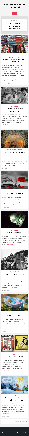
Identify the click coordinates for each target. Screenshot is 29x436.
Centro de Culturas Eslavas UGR (14, 6)
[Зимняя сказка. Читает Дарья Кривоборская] (14, 385)
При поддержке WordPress (9, 432)
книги (11, 54)
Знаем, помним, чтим (14, 274)
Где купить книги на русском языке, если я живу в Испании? (14, 59)
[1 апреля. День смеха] (14, 343)
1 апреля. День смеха (14, 357)
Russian (12, 271)
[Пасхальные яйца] (14, 302)
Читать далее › (6, 124)
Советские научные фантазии (14, 110)
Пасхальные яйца (14, 315)
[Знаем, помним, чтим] (14, 260)
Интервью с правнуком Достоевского (14, 26)
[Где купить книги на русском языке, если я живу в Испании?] (14, 44)
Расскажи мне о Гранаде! (14, 152)
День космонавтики (14, 233)
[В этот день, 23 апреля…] (14, 180)
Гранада (9, 149)
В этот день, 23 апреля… (14, 193)
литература (16, 54)
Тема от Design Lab (22, 432)
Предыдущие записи (19, 421)
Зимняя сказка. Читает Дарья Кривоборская (14, 399)
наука (16, 106)
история (13, 106)
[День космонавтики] (14, 219)
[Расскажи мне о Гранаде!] (14, 139)
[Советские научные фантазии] (14, 95)
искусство (14, 149)
